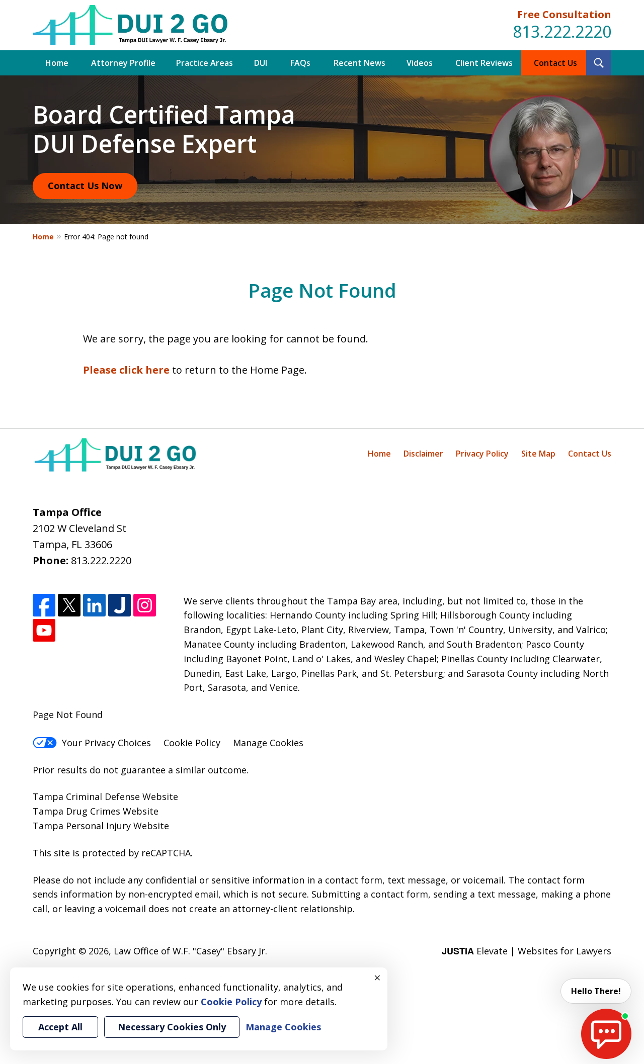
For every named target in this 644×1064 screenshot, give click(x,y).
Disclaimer (423, 453)
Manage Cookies (268, 743)
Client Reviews (484, 62)
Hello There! (596, 991)
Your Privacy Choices (106, 743)
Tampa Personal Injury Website (101, 826)
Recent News (359, 62)
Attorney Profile (123, 62)
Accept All (60, 1027)
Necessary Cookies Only (172, 1027)
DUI (260, 62)
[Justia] (119, 605)
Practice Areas (204, 62)
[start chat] (606, 1034)
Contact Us (555, 62)
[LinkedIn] (94, 605)
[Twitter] (69, 605)
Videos (420, 62)
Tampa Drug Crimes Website (95, 811)
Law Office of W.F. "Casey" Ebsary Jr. (190, 951)
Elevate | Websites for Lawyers (526, 951)
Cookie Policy (192, 743)
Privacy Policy (482, 453)
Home (56, 62)
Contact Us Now (85, 186)
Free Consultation (564, 14)
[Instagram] (144, 605)
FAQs (300, 62)
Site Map (538, 453)
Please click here (126, 370)
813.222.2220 (562, 31)
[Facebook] (44, 605)
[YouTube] (44, 630)
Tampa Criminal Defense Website (105, 796)
